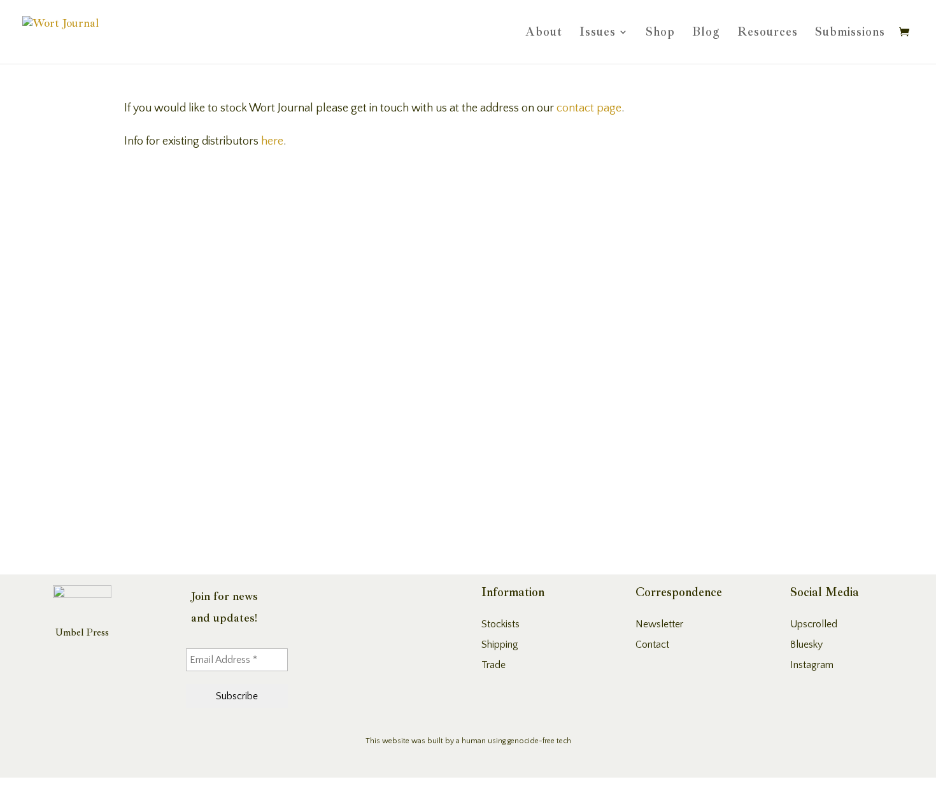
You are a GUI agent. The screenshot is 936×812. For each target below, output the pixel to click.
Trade (493, 665)
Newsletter (659, 624)
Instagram (811, 665)
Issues (597, 33)
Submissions (850, 33)
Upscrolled (813, 624)
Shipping (499, 644)
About (543, 33)
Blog (706, 33)
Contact (652, 644)
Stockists (500, 624)
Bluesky (806, 644)
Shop (660, 33)
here (272, 141)
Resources (767, 33)
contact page (589, 108)
